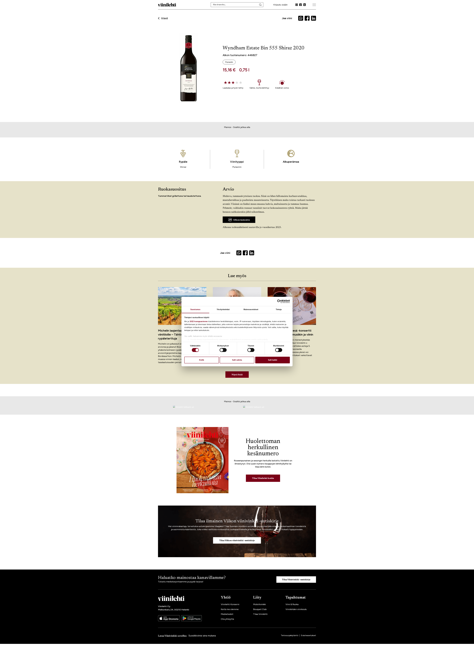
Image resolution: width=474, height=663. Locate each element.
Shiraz (183, 167)
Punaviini (236, 167)
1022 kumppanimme (199, 321)
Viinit (164, 18)
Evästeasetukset (308, 635)
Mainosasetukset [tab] (251, 309)
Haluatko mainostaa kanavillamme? (192, 578)
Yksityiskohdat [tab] (223, 309)
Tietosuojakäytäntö (290, 635)
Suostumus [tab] (195, 309)
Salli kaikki (272, 360)
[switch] (223, 350)
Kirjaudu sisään (280, 4)
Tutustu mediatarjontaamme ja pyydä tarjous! (180, 581)
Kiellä (201, 360)
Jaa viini (287, 18)
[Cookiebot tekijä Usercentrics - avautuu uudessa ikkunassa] (279, 301)
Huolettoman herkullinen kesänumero (263, 447)
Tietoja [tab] (279, 309)
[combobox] (237, 4)
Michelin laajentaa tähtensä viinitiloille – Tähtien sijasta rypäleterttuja (176, 334)
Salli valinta (237, 360)
